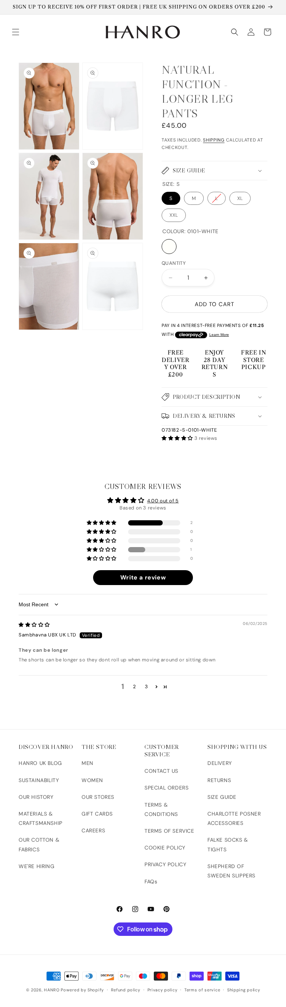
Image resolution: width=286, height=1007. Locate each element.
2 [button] (134, 686)
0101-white (169, 246)
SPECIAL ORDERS (166, 787)
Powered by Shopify (82, 989)
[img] (34, 625)
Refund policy (125, 989)
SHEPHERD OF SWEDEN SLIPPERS (231, 871)
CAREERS (93, 830)
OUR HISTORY (36, 797)
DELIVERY (219, 763)
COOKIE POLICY (164, 847)
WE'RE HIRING (36, 866)
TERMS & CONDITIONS (161, 809)
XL (240, 198)
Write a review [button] (143, 577)
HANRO (52, 989)
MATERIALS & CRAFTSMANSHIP (41, 818)
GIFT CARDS (97, 813)
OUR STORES (98, 797)
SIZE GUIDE (221, 797)
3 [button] (146, 686)
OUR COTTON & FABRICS (39, 844)
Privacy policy (162, 989)
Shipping (214, 140)
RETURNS (219, 780)
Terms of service (202, 989)
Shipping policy (243, 989)
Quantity (174, 263)
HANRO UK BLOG (40, 763)
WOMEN (92, 780)
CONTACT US (161, 771)
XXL (173, 215)
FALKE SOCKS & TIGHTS (227, 844)
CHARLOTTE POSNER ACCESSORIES (234, 818)
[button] (15, 32)
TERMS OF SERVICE (169, 830)
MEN (87, 763)
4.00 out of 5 (163, 501)
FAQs (150, 881)
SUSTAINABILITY (39, 780)
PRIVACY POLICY (165, 864)
